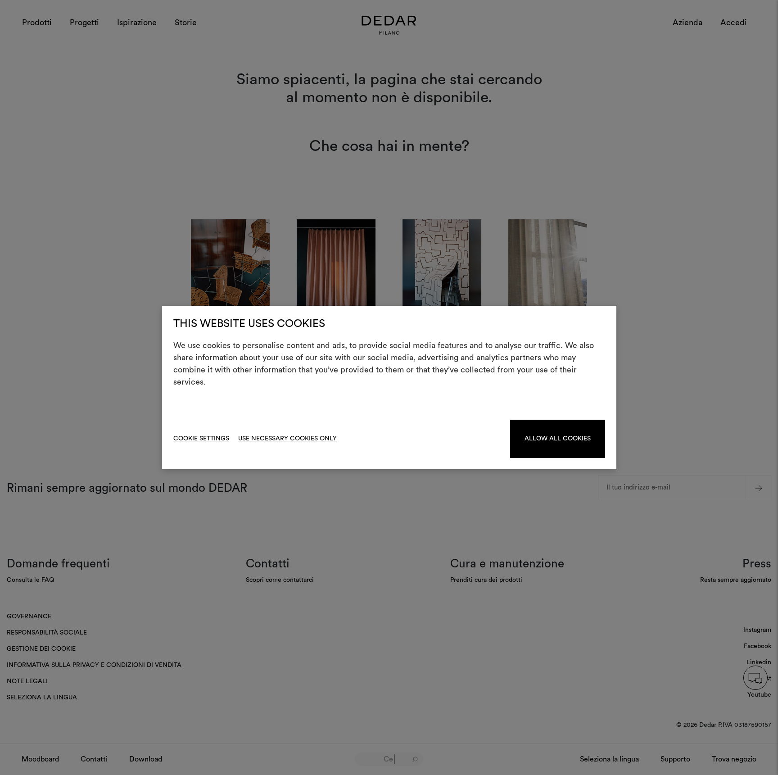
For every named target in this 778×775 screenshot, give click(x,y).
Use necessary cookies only (287, 438)
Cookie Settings (201, 438)
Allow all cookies (558, 438)
